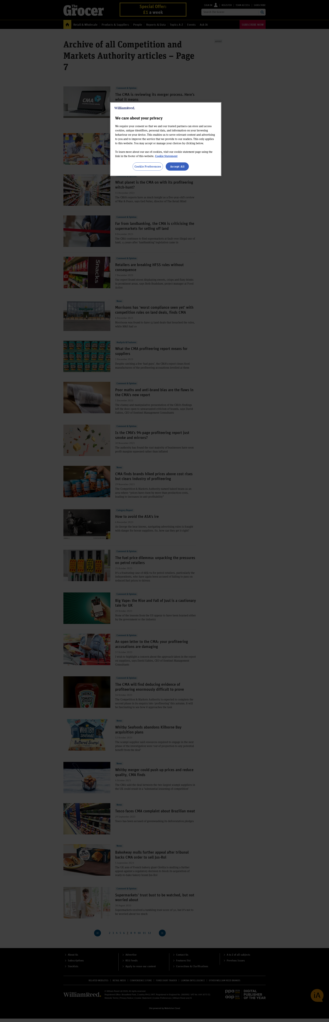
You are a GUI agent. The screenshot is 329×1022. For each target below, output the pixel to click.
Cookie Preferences (148, 166)
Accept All (177, 166)
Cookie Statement (166, 156)
